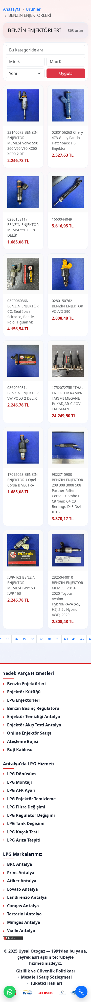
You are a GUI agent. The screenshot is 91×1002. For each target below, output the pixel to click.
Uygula (66, 73)
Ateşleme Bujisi (22, 741)
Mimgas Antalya (23, 922)
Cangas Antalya (23, 906)
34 (16, 639)
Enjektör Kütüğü (24, 692)
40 (66, 639)
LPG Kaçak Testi (23, 832)
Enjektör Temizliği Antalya (33, 716)
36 (32, 639)
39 (57, 639)
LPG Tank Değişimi (25, 823)
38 (49, 639)
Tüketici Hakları (46, 983)
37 (41, 639)
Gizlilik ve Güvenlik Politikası (45, 971)
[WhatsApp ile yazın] (10, 992)
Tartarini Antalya (24, 914)
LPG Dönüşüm (21, 774)
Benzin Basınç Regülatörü (33, 708)
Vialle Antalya (21, 930)
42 (82, 639)
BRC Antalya (19, 864)
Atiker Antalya (21, 881)
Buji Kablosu (20, 749)
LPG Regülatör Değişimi (31, 815)
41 (74, 639)
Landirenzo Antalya (27, 897)
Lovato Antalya (22, 889)
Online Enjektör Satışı (29, 733)
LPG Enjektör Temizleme (31, 799)
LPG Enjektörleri (23, 700)
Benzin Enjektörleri (26, 683)
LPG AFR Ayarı (21, 790)
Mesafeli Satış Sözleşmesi (46, 977)
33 (7, 639)
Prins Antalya (20, 872)
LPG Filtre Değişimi (26, 807)
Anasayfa (11, 9)
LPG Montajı (19, 782)
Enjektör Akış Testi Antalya (34, 725)
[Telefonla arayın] (81, 992)
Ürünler (33, 9)
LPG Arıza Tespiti (23, 840)
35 (24, 639)
